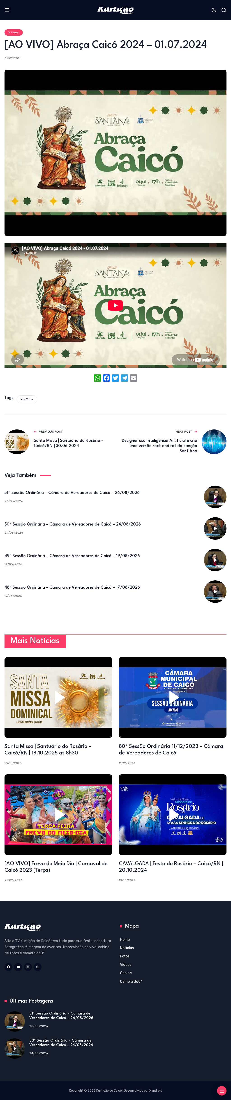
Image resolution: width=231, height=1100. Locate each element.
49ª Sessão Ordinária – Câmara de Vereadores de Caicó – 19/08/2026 (72, 556)
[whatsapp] (38, 967)
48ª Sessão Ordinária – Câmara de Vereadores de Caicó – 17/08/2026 (72, 588)
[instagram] (28, 967)
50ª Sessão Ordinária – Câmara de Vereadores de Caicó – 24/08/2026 (73, 524)
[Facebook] (106, 378)
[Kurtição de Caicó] (115, 10)
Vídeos (13, 32)
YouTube (27, 399)
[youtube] (18, 967)
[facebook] (8, 967)
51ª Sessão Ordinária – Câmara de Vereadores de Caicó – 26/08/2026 (72, 493)
